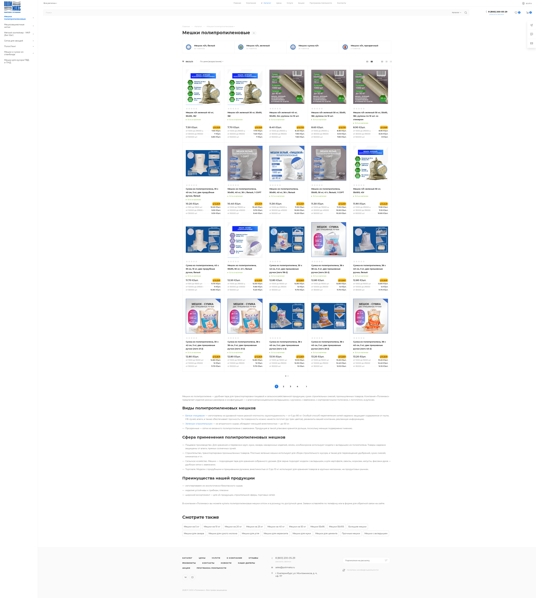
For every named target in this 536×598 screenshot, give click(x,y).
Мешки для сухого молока (223, 533)
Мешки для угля (250, 533)
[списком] (386, 61)
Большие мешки (357, 526)
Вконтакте (185, 577)
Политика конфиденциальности (363, 570)
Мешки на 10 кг (212, 526)
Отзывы (253, 558)
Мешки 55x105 (336, 526)
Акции (186, 568)
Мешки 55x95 (317, 526)
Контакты (208, 563)
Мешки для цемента (326, 533)
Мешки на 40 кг (276, 526)
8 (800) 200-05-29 (497, 11)
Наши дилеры (246, 563)
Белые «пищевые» (195, 415)
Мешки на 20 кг (233, 526)
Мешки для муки (302, 533)
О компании (234, 558)
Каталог (187, 558)
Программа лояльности (211, 568)
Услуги (216, 558)
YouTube (192, 577)
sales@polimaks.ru (285, 567)
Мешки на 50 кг (297, 526)
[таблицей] (391, 61)
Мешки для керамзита (276, 533)
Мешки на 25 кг (254, 526)
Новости (226, 563)
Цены (202, 558)
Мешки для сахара (194, 533)
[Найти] (465, 12)
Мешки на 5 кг (191, 526)
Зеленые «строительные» (199, 423)
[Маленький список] (367, 61)
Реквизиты (189, 563)
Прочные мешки (351, 533)
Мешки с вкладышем (375, 533)
